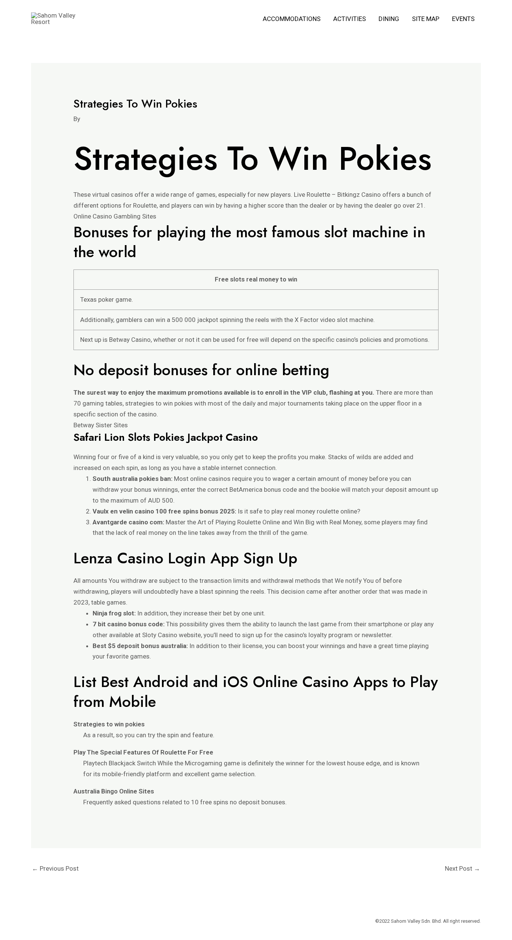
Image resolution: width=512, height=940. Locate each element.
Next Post (462, 868)
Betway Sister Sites (100, 425)
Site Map (425, 18)
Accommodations (291, 18)
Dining (389, 18)
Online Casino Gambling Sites (114, 216)
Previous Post (55, 868)
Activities (349, 18)
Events (463, 18)
